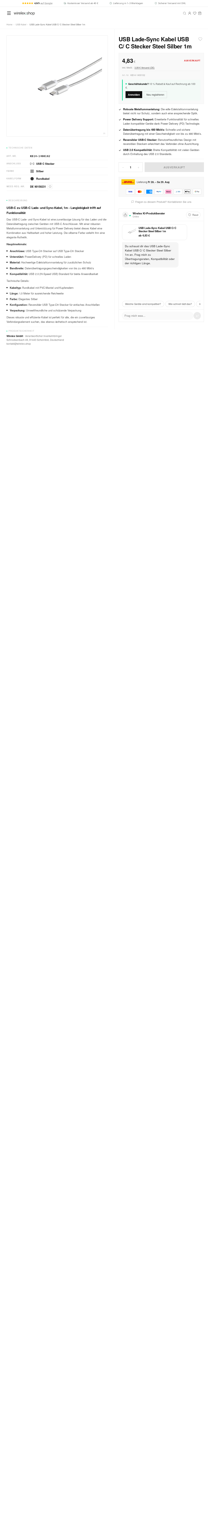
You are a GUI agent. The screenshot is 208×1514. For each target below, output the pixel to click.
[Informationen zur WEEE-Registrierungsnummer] (50, 186)
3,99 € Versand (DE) (144, 67)
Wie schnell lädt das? (180, 304)
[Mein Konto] (189, 13)
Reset (195, 214)
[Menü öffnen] (9, 13)
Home (9, 24)
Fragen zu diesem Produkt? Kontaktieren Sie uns (163, 201)
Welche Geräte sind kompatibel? (143, 304)
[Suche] (184, 13)
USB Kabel (21, 24)
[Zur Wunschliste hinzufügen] (200, 39)
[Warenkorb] (200, 13)
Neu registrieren (155, 94)
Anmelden (134, 94)
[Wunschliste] (194, 13)
